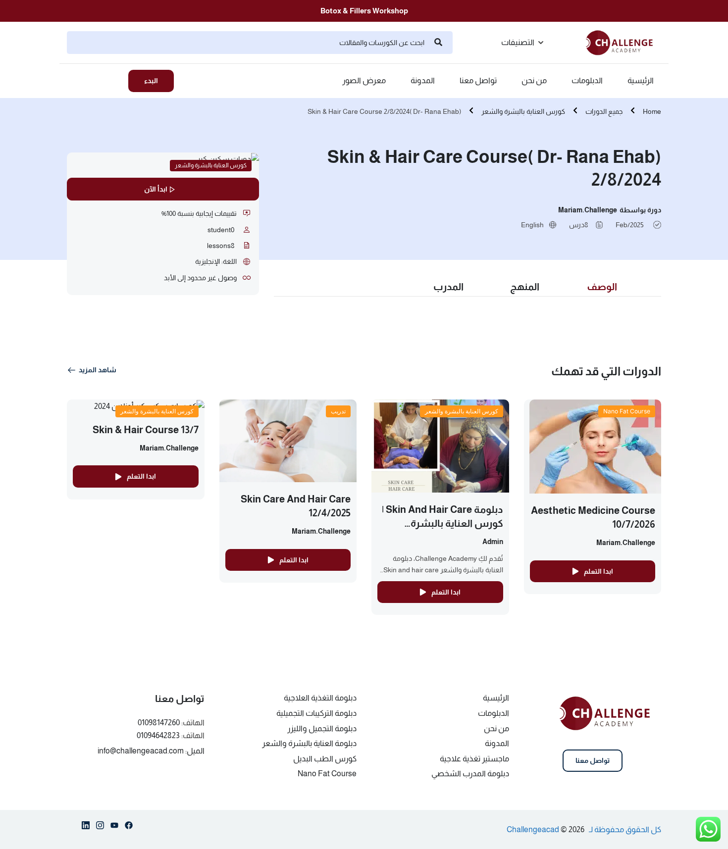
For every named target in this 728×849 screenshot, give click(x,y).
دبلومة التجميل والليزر (322, 728)
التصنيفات (517, 42)
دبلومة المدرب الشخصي (470, 773)
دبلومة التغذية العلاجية (320, 698)
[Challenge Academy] (623, 42)
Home (652, 111)
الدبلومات (587, 81)
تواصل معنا (478, 81)
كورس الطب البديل (325, 758)
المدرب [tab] (448, 286)
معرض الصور (364, 81)
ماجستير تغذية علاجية (474, 758)
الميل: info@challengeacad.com (151, 751)
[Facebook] (129, 827)
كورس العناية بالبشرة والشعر (523, 111)
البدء (151, 81)
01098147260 (159, 722)
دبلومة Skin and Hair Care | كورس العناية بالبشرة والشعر (442, 523)
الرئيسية (640, 81)
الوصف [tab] (602, 286)
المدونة (423, 81)
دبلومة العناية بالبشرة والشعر (309, 743)
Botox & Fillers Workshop (364, 10)
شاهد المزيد (97, 370)
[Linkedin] (86, 827)
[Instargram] (100, 827)
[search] (438, 42)
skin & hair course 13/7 (146, 429)
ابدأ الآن (155, 189)
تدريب (338, 411)
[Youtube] (114, 827)
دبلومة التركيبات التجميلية (316, 713)
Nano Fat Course (626, 411)
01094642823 (158, 735)
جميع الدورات (604, 111)
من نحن (534, 81)
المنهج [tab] (524, 286)
